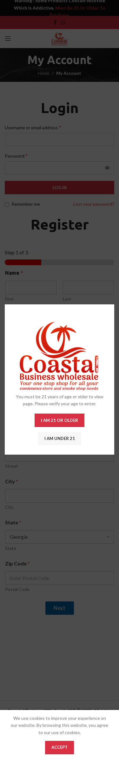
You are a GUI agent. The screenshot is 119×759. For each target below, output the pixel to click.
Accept (59, 747)
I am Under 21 (59, 438)
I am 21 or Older (59, 420)
